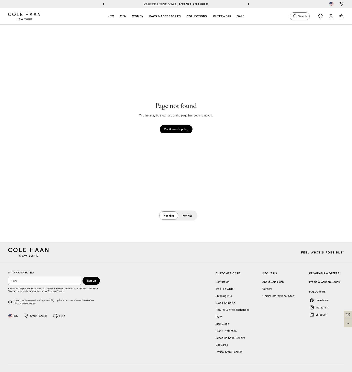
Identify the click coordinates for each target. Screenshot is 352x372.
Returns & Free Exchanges (233, 310)
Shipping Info (224, 296)
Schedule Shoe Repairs (230, 338)
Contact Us (222, 282)
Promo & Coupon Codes (324, 282)
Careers (267, 289)
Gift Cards (222, 345)
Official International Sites (278, 296)
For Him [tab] (169, 216)
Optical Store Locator (229, 352)
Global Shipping (225, 303)
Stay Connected (21, 272)
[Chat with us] (348, 315)
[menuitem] (111, 16)
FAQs (219, 317)
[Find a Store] (341, 3)
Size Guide (222, 324)
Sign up (91, 281)
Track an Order (225, 289)
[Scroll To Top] (348, 323)
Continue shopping (176, 129)
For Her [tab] (187, 216)
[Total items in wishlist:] (322, 16)
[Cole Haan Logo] (28, 252)
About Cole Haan (273, 282)
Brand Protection (226, 331)
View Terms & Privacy (52, 291)
